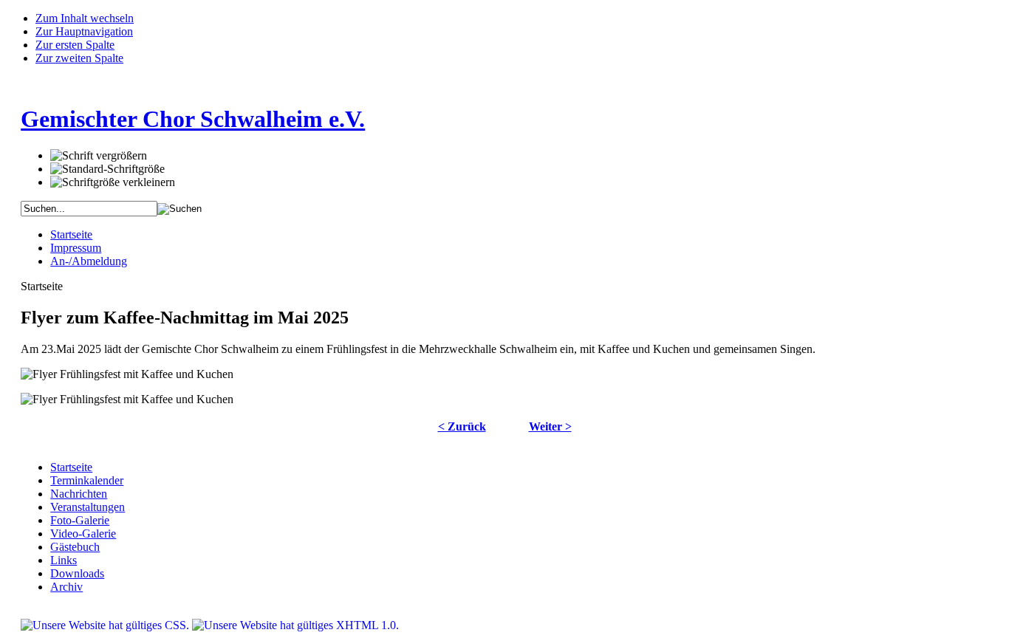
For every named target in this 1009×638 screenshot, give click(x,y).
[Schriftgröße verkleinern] (112, 182)
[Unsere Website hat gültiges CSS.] (106, 625)
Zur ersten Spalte (74, 44)
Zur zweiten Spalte (79, 58)
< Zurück (462, 426)
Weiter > (550, 426)
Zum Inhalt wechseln (84, 18)
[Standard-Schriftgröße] (107, 169)
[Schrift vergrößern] (98, 155)
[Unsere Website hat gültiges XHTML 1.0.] (295, 625)
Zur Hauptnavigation (84, 31)
